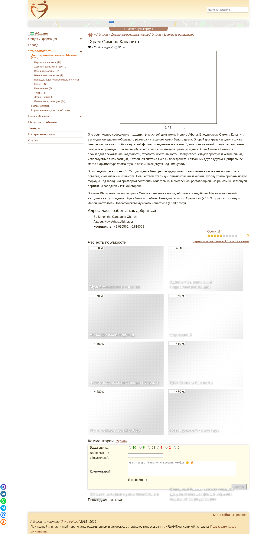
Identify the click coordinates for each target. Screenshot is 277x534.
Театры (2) (40, 93)
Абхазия (102, 34)
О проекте (239, 515)
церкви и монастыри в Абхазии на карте (221, 241)
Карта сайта (221, 515)
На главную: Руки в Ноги (90, 35)
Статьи (33, 140)
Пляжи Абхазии (40, 105)
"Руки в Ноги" (70, 521)
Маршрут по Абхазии (42, 122)
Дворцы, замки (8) (43, 97)
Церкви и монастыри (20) (47, 62)
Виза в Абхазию (39, 116)
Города (33, 45)
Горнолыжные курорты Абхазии (50, 110)
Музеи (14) (40, 84)
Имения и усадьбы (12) (46, 71)
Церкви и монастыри (179, 34)
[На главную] (39, 9)
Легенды (34, 128)
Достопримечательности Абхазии (136, 34)
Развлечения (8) (43, 88)
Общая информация (42, 39)
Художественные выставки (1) (50, 67)
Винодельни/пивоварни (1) (48, 75)
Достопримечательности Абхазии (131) (54, 57)
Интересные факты (42, 134)
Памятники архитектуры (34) (49, 101)
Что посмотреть (40, 51)
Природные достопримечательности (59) (56, 80)
